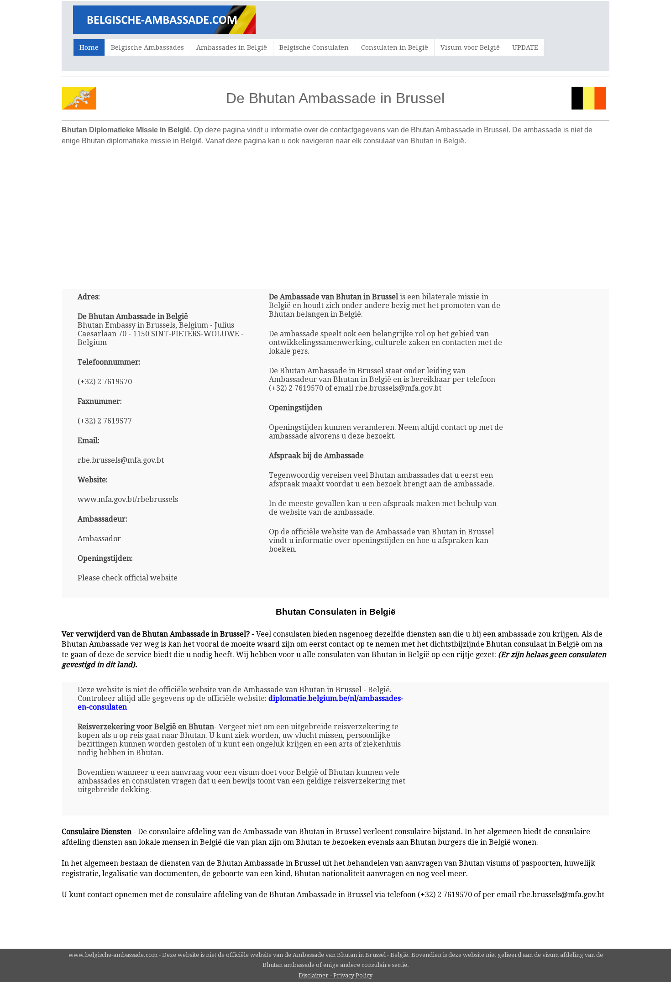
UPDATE (525, 47)
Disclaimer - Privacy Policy (335, 975)
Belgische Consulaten (314, 47)
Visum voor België (470, 47)
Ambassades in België (231, 47)
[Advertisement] (335, 213)
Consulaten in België (394, 47)
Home (89, 47)
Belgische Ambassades (147, 47)
